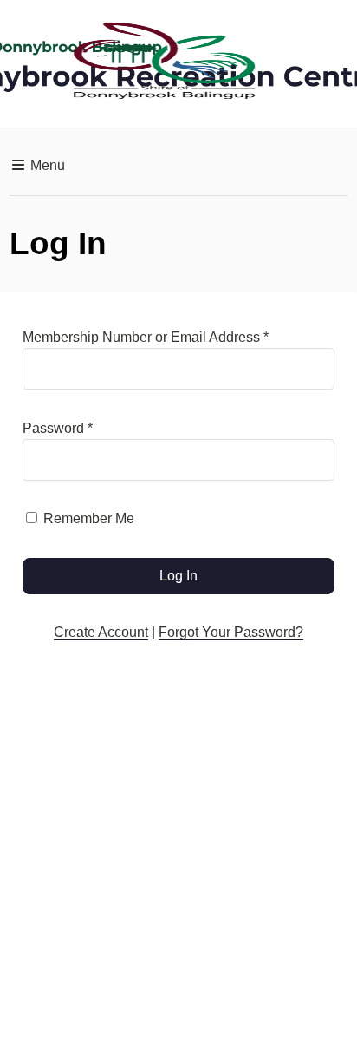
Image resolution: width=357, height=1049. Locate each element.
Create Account (101, 632)
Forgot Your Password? (231, 632)
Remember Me (88, 518)
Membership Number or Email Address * (146, 337)
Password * (58, 428)
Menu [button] (46, 165)
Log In (178, 575)
